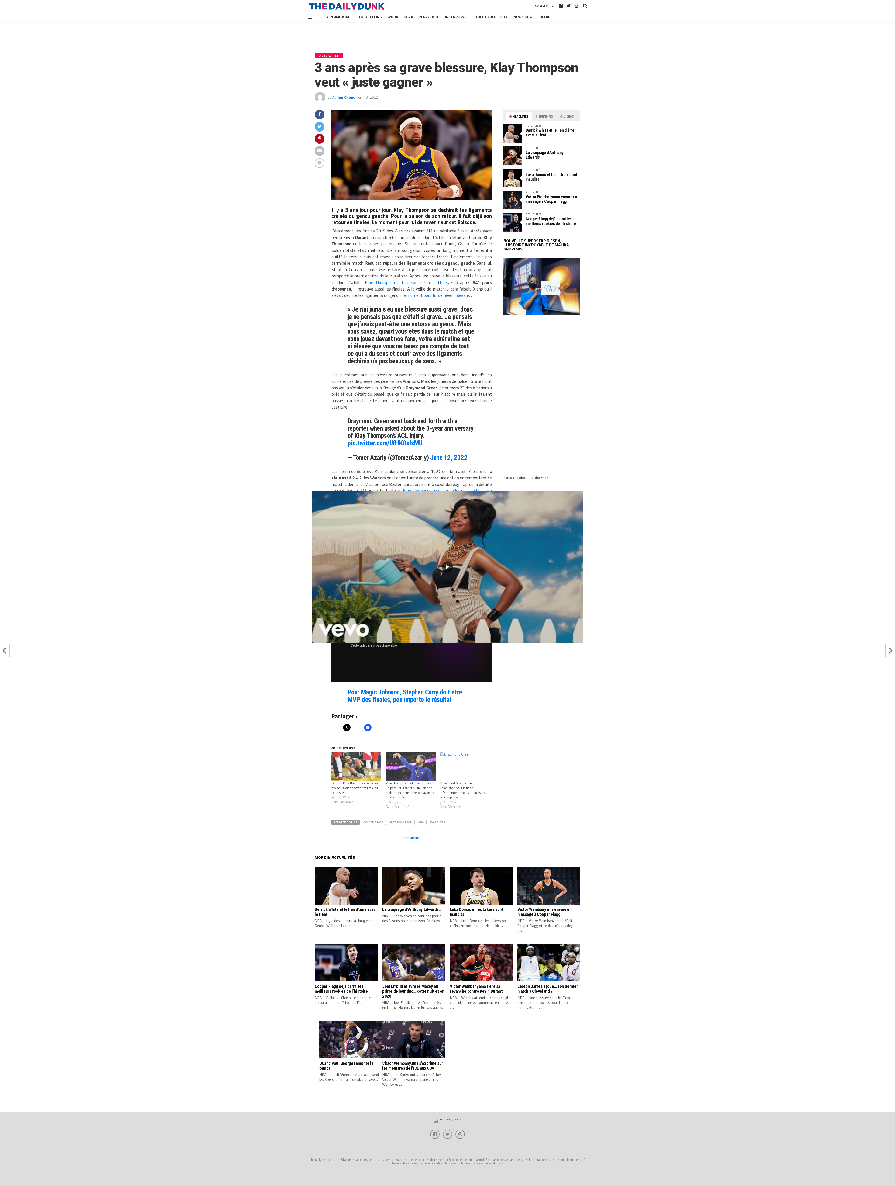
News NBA (522, 17)
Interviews (455, 17)
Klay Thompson (400, 822)
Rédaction (428, 17)
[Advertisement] (541, 360)
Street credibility (490, 17)
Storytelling (369, 17)
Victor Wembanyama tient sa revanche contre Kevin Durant (476, 989)
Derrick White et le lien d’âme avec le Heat (550, 132)
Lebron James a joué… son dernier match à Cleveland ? (547, 989)
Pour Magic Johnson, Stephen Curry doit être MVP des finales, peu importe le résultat (405, 696)
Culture (545, 17)
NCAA (408, 17)
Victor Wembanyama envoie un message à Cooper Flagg (551, 199)
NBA (421, 822)
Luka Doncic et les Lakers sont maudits (551, 177)
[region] (447, 567)
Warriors (437, 822)
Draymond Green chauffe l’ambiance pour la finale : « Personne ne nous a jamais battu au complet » (464, 790)
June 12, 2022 (449, 457)
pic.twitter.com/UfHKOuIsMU (385, 443)
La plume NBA (336, 17)
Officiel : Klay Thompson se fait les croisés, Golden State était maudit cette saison (355, 788)
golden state (373, 822)
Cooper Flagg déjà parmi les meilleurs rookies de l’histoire (551, 221)
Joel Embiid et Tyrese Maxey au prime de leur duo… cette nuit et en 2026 (413, 991)
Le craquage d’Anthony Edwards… (544, 155)
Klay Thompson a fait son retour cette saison (411, 282)
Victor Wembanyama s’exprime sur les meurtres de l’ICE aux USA (412, 1066)
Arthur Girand (343, 97)
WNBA (392, 17)
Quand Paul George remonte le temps (346, 1066)
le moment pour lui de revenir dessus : (437, 295)
